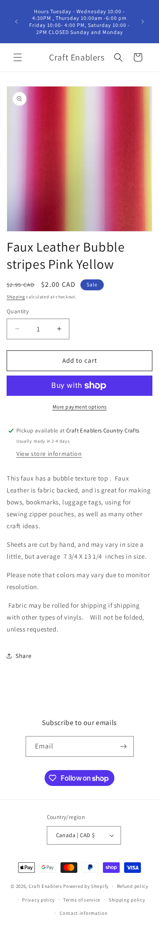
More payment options (80, 406)
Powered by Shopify (86, 886)
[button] (17, 57)
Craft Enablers (45, 886)
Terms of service (81, 900)
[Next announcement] (142, 21)
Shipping (16, 297)
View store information (49, 454)
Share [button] (23, 656)
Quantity (18, 311)
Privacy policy (38, 900)
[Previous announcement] (16, 21)
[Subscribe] (123, 746)
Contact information (83, 913)
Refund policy (132, 886)
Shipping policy (127, 900)
